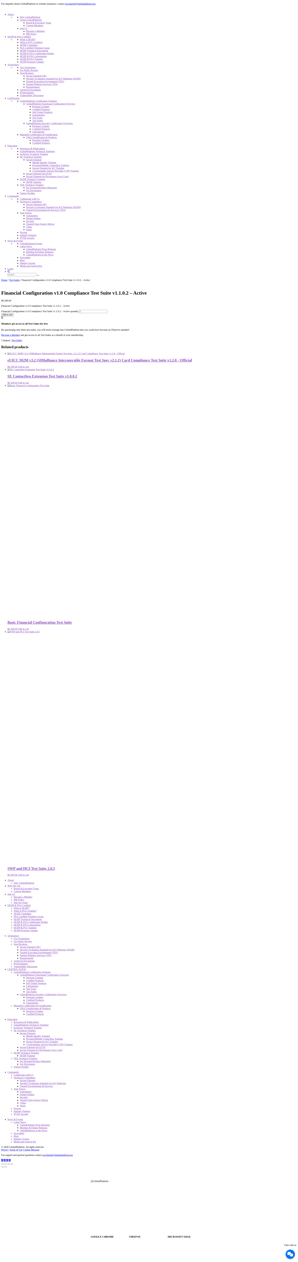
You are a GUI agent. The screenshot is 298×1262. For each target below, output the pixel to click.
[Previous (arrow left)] (2, 1166)
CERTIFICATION (16, 969)
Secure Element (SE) (36, 76)
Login (10, 268)
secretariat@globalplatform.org (80, 3)
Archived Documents (30, 90)
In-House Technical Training (34, 154)
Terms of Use (16, 1149)
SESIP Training (33, 182)
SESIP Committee (29, 45)
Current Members (34, 25)
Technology (13, 64)
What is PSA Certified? (31, 42)
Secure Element (33, 159)
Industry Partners (28, 235)
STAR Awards (27, 238)
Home (4, 280)
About (10, 14)
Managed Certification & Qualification (39, 134)
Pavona (23, 232)
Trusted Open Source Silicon (40, 224)
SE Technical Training (31, 157)
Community (13, 196)
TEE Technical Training (31, 185)
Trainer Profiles (27, 193)
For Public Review (29, 70)
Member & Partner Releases (40, 252)
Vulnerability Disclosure (32, 95)
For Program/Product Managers (41, 187)
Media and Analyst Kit (31, 266)
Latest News (26, 246)
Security (30, 221)
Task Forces (26, 213)
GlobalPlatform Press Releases (41, 249)
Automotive (32, 215)
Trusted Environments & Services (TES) (46, 210)
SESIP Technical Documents (34, 50)
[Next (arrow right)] (5, 1166)
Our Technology (28, 67)
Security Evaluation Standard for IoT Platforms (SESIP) (53, 78)
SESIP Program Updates (32, 62)
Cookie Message (31, 1149)
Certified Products (41, 109)
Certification (13, 98)
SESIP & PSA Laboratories (33, 56)
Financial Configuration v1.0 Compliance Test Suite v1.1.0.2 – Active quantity (39, 311)
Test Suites (37, 120)
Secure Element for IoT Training (48, 168)
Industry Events (27, 263)
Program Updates (40, 106)
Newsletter (25, 257)
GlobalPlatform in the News (40, 254)
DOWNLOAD (110, 1244)
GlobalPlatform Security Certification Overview (49, 123)
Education (12, 145)
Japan (29, 229)
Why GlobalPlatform (30, 17)
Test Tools (37, 117)
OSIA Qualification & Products (41, 137)
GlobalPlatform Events (31, 243)
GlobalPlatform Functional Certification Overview (50, 104)
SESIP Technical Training (32, 179)
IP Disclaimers (27, 92)
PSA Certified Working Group (35, 48)
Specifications (27, 73)
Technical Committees (31, 201)
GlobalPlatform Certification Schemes (38, 101)
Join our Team (21, 902)
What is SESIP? (28, 39)
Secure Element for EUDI (39, 173)
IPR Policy (31, 34)
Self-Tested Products (42, 112)
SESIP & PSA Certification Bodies (37, 53)
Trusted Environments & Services (36, 1086)
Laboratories (38, 115)
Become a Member (35, 31)
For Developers (33, 190)
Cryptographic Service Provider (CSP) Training (55, 171)
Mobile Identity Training (44, 162)
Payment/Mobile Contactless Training (50, 165)
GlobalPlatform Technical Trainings (37, 151)
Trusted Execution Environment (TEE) (45, 81)
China (29, 227)
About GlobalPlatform (31, 20)
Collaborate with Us (30, 199)
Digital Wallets (33, 218)
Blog (22, 260)
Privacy (5, 1149)
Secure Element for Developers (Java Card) (47, 176)
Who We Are (13, 885)
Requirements (33, 87)
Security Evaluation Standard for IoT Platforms (43, 1083)
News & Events (15, 240)
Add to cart (7, 315)
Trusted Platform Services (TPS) (42, 84)
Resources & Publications (32, 148)
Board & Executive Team (38, 22)
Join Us (23, 28)
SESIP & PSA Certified (19, 36)
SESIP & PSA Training (31, 59)
